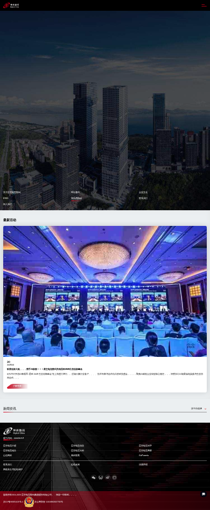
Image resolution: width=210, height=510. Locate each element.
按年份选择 (196, 408)
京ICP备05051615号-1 (13, 502)
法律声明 (143, 465)
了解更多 (17, 386)
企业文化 (143, 192)
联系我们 (143, 198)
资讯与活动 (76, 198)
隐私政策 (75, 465)
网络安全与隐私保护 (13, 469)
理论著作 (75, 192)
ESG (5, 198)
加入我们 (7, 204)
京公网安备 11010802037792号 (48, 502)
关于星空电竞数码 (11, 192)
